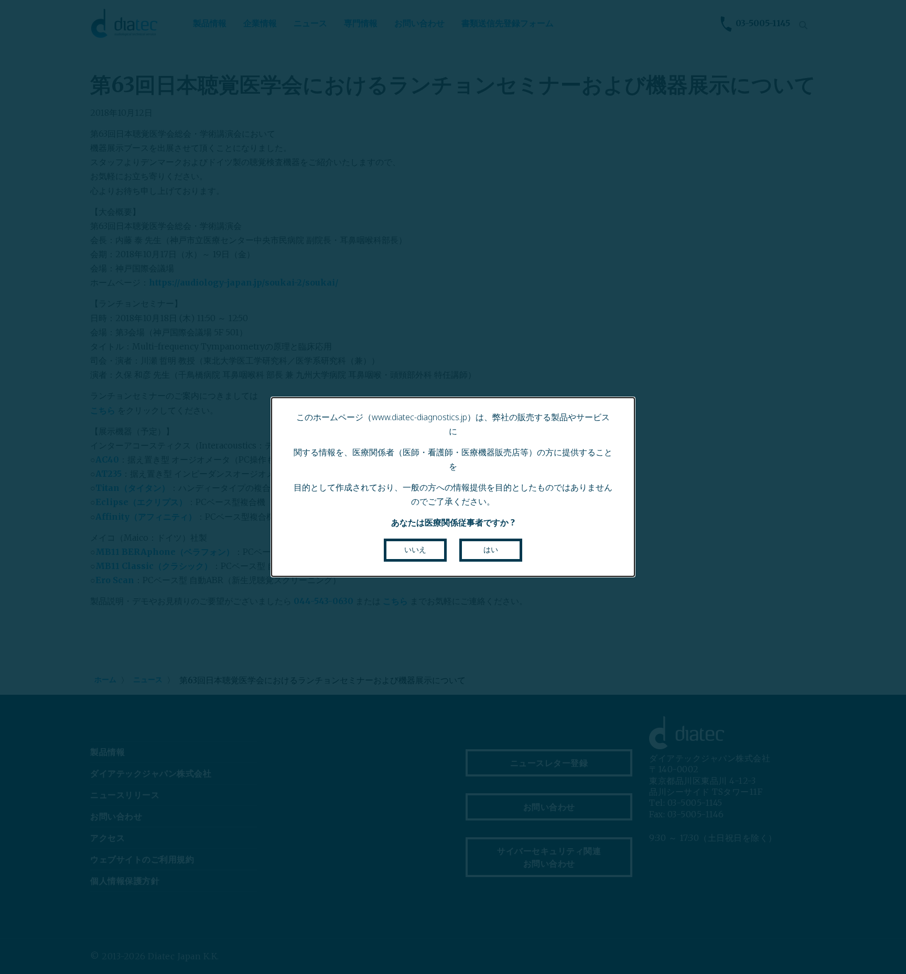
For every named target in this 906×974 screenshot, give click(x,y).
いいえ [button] (415, 549)
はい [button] (490, 549)
